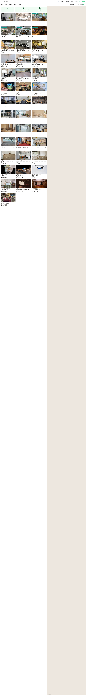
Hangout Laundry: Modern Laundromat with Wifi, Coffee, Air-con (39, 147)
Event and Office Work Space (20, 64)
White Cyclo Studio (35, 175)
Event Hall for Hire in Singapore (5, 203)
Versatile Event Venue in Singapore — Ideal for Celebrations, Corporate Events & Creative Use (39, 133)
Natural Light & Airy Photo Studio (37, 22)
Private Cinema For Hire (19, 175)
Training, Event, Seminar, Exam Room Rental (23, 50)
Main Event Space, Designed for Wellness (7, 36)
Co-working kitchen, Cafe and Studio (21, 22)
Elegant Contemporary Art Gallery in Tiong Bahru (39, 92)
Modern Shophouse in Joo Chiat (36, 78)
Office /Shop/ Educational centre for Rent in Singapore (7, 161)
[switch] (84, 4)
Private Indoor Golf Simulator (5, 92)
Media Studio (3, 22)
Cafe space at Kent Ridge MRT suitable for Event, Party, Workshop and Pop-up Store (8, 189)
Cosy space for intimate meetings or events (7, 50)
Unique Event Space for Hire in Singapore (7, 133)
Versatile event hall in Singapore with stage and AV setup (23, 189)
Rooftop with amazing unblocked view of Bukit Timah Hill (23, 36)
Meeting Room (3, 78)
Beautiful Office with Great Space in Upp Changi (8, 147)
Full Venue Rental (3, 175)
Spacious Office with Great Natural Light (38, 64)
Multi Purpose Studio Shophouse (37, 189)
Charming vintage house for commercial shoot (23, 161)
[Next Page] (26, 208)
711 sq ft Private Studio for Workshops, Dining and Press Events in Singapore (39, 161)
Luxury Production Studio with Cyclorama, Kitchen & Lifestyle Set (22, 120)
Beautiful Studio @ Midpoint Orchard (37, 50)
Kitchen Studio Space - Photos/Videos (22, 133)
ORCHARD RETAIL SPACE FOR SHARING (22, 147)
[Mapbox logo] (50, 694)
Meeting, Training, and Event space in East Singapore (22, 78)
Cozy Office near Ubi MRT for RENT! (6, 64)
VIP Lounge (33, 36)
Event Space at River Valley (20, 92)
